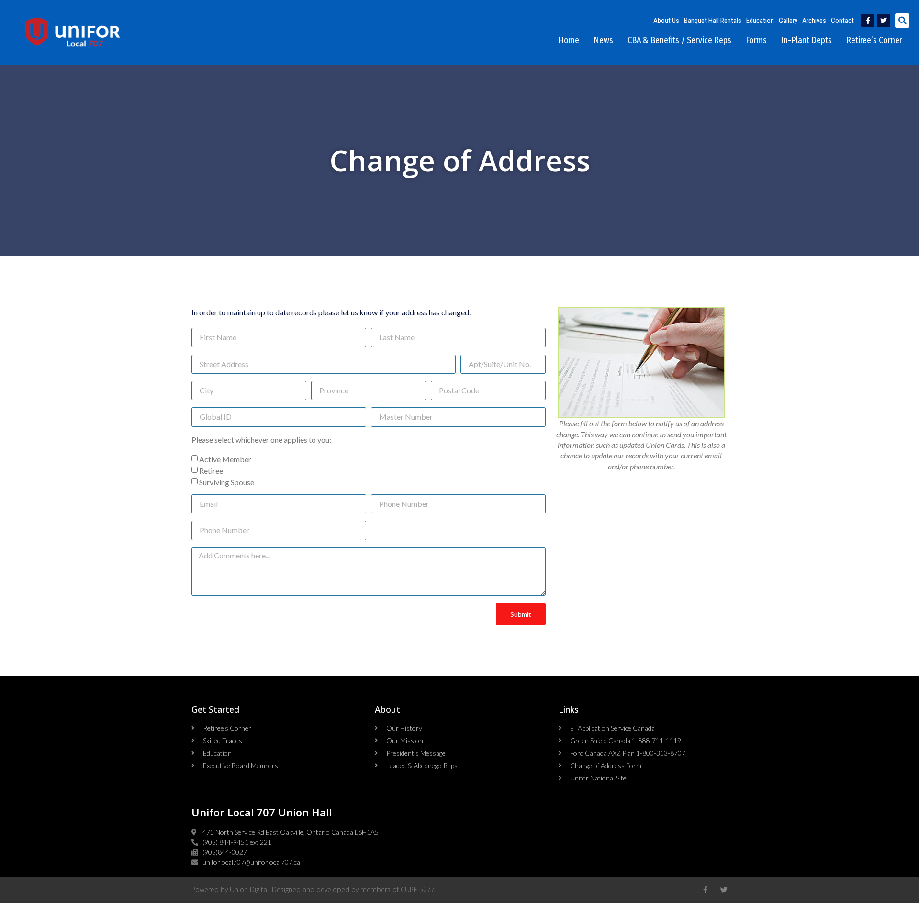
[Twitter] (883, 20)
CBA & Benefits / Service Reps (679, 40)
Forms (756, 40)
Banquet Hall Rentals (712, 20)
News (603, 40)
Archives (814, 20)
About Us (666, 20)
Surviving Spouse (226, 482)
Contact (842, 20)
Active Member (225, 459)
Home (568, 40)
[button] (902, 20)
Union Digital (249, 889)
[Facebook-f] (867, 20)
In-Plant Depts (806, 40)
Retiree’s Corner (874, 40)
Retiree (211, 470)
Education (760, 20)
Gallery (788, 20)
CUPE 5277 (418, 889)
